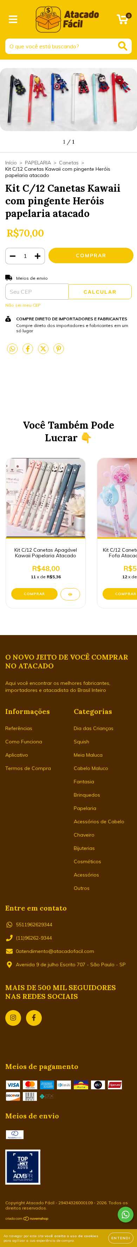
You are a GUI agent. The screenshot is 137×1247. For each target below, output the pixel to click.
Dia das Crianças (93, 728)
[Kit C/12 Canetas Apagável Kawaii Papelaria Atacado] (70, 594)
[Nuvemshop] (27, 1219)
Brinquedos (87, 795)
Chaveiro (84, 835)
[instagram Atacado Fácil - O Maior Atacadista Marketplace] (13, 1018)
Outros (82, 888)
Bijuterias (84, 848)
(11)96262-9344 (34, 938)
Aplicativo (16, 755)
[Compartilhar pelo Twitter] (44, 351)
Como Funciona (23, 741)
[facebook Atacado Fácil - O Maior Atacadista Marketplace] (34, 1018)
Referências (18, 728)
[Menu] (13, 19)
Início (11, 162)
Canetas (69, 162)
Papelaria (85, 808)
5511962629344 (34, 924)
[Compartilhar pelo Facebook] (28, 351)
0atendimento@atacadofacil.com (55, 951)
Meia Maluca (88, 755)
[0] (122, 21)
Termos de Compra (28, 768)
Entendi (120, 1238)
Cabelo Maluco (91, 768)
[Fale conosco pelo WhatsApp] (125, 1214)
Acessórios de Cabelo (99, 821)
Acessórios (86, 875)
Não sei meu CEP (23, 305)
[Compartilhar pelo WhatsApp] (12, 349)
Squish (81, 741)
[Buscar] (123, 46)
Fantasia (84, 781)
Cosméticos (87, 861)
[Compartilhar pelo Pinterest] (58, 351)
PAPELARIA (38, 162)
